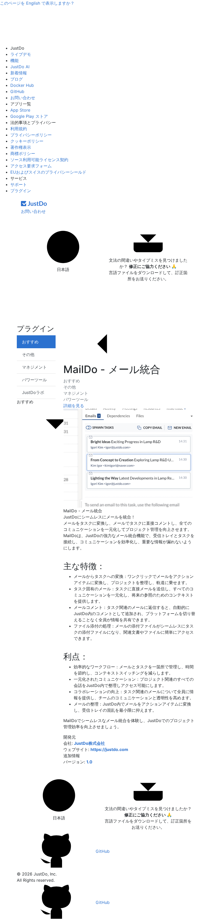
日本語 (63, 269)
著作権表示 (20, 147)
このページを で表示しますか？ (37, 3)
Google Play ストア (29, 116)
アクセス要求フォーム (31, 165)
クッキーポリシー (26, 141)
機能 (14, 60)
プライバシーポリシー (31, 134)
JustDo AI (19, 66)
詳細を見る (73, 405)
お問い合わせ (22, 97)
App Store (20, 110)
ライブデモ (20, 54)
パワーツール (75, 399)
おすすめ (71, 380)
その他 (69, 387)
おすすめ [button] (25, 401)
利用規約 (18, 128)
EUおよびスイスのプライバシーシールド (48, 172)
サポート (18, 184)
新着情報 (18, 72)
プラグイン (20, 190)
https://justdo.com (109, 749)
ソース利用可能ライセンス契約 (39, 159)
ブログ (16, 79)
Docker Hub (22, 85)
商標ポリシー (22, 153)
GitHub (17, 91)
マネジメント (75, 393)
